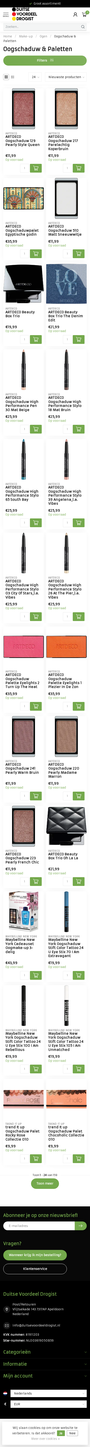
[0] (84, 14)
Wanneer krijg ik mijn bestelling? (35, 1255)
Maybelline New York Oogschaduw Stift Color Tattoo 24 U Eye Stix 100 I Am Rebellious (23, 1042)
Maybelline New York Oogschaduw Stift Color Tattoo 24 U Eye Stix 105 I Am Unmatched (65, 1042)
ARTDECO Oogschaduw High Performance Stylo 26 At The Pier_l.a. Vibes (64, 589)
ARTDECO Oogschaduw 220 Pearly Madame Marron (63, 771)
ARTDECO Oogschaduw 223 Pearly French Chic (22, 858)
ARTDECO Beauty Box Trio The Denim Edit (65, 316)
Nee (72, 1433)
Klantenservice (35, 1269)
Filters (42, 60)
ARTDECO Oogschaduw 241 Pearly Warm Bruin (22, 769)
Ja (60, 1433)
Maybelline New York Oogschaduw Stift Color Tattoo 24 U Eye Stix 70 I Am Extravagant (65, 948)
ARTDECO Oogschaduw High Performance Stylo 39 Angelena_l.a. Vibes (64, 495)
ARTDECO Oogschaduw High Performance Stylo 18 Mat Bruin (64, 404)
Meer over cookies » (45, 1438)
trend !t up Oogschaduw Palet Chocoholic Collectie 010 (66, 1133)
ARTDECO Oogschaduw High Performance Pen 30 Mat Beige (21, 404)
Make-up (26, 36)
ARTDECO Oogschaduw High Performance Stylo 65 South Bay (22, 493)
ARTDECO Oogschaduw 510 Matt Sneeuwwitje (65, 230)
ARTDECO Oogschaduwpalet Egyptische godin (22, 230)
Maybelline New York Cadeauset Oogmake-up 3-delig (20, 946)
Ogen (43, 36)
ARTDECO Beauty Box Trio (20, 314)
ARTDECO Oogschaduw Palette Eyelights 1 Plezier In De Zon (65, 681)
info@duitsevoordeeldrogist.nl (36, 1325)
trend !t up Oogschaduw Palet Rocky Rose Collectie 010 (22, 1133)
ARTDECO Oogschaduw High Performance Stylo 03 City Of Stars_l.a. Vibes (22, 589)
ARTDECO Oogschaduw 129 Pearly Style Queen (22, 141)
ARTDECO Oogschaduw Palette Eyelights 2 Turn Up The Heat (22, 681)
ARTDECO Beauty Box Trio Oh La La (63, 856)
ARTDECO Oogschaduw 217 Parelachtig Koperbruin (63, 143)
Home (7, 36)
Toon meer (45, 1183)
